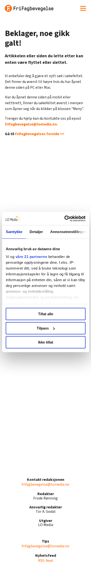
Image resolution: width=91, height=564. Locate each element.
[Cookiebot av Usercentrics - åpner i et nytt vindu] (64, 218)
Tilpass (43, 328)
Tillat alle (45, 314)
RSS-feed (45, 560)
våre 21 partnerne (31, 257)
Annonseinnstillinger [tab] (68, 232)
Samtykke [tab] (14, 232)
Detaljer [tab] (36, 232)
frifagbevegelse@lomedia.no (31, 124)
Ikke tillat (45, 342)
